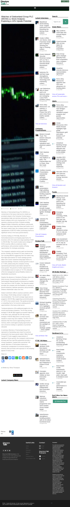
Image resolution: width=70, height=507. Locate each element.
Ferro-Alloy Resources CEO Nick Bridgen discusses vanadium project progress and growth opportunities (62, 111)
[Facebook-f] (66, 1)
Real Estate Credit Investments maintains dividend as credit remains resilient (61, 355)
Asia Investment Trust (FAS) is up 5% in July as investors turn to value (62, 242)
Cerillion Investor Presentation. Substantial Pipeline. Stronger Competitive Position (45, 175)
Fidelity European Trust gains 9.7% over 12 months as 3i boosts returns (61, 255)
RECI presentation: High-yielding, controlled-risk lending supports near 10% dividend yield (45, 192)
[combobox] (57, 21)
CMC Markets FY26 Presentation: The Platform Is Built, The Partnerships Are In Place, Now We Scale (45, 158)
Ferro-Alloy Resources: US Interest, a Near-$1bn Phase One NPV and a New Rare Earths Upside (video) (45, 111)
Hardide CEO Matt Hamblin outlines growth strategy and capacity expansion (61, 161)
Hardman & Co (57, 333)
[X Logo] (10, 432)
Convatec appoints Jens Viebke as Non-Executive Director (45, 375)
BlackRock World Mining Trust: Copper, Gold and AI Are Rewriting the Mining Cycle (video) (45, 27)
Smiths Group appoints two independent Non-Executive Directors (45, 387)
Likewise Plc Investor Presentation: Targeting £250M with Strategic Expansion (45, 223)
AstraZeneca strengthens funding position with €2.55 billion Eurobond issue (45, 418)
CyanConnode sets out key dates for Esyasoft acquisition (61, 45)
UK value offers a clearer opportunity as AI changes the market (45, 279)
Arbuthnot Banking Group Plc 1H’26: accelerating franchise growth (62, 340)
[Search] (65, 21)
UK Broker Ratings (59, 272)
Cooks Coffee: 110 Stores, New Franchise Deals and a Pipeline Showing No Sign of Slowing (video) (45, 43)
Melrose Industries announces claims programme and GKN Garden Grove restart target (45, 403)
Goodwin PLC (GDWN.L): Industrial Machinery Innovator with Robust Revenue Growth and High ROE (60, 314)
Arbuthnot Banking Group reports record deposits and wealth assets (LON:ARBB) (61, 147)
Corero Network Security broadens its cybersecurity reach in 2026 (45, 266)
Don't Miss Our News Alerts (59, 396)
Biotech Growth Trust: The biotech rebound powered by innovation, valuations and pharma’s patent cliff (45, 140)
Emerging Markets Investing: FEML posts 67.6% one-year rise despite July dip (61, 216)
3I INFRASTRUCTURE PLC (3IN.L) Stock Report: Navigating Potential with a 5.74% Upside (60, 325)
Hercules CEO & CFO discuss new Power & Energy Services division (62, 175)
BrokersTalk (39, 241)
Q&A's (54, 101)
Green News (56, 27)
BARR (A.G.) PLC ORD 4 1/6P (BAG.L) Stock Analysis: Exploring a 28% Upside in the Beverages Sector (60, 279)
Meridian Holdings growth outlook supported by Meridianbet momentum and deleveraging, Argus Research (45, 251)
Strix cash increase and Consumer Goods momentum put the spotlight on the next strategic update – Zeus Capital (45, 322)
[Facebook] (13, 434)
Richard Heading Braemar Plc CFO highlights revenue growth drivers (45, 306)
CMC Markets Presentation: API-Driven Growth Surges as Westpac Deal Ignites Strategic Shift (45, 208)
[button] (35, 7)
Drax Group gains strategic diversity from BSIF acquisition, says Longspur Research (45, 292)
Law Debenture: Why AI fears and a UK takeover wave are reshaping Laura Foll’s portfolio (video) (45, 94)
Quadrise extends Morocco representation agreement (62, 71)
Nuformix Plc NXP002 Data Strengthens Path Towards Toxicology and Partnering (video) (45, 77)
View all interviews (41, 124)
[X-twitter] (62, 1)
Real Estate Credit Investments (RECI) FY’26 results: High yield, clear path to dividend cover (62, 371)
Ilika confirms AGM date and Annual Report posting (61, 33)
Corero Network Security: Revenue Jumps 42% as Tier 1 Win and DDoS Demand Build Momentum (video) (45, 60)
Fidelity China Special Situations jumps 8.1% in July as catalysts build (62, 230)
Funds (54, 192)
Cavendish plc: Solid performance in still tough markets (61, 385)
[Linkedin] (64, 1)
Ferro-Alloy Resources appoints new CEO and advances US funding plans (60, 83)
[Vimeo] (68, 1)
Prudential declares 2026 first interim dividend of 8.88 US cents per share (45, 349)
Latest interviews (41, 18)
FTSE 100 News (41, 341)
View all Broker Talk (41, 335)
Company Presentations (40, 129)
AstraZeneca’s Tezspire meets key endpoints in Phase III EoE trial (45, 362)
